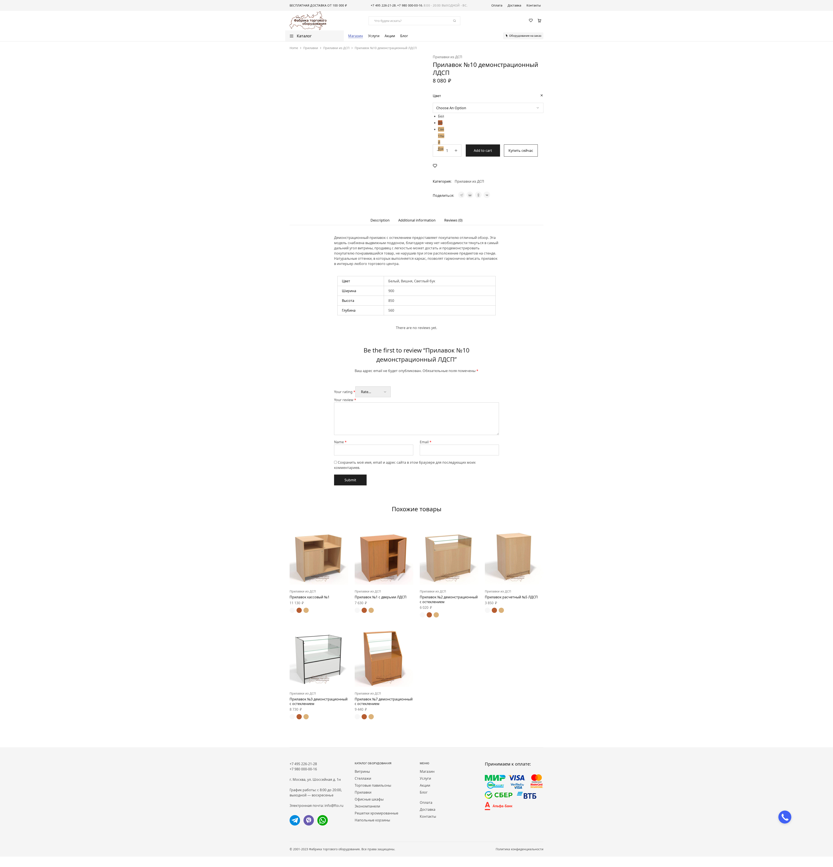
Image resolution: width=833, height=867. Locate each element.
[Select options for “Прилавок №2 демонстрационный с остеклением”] (438, 578)
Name (340, 442)
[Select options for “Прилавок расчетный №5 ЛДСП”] (503, 578)
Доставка (514, 5)
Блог (404, 36)
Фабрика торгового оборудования (334, 849)
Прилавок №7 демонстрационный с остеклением (384, 701)
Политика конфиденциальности (519, 849)
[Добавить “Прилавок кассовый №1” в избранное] (329, 578)
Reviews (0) (453, 220)
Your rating (344, 391)
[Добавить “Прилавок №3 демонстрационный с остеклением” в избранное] (329, 680)
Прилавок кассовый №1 (310, 597)
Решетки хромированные (376, 813)
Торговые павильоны (373, 785)
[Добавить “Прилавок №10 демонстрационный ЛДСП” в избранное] (435, 165)
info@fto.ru (334, 805)
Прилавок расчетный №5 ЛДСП (511, 597)
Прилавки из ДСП (336, 48)
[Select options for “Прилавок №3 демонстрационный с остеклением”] (308, 680)
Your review (345, 399)
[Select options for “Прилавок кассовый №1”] (308, 578)
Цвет (437, 95)
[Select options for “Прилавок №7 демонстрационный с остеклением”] (373, 680)
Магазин (355, 36)
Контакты (533, 5)
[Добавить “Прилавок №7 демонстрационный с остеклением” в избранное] (394, 680)
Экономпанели (367, 806)
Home (294, 48)
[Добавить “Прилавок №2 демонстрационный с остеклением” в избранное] (460, 578)
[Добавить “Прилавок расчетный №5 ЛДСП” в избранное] (525, 578)
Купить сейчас (520, 150)
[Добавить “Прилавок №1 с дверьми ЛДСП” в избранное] (394, 578)
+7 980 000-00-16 (409, 5)
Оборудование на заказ (525, 36)
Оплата (496, 5)
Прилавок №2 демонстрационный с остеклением (449, 599)
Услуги (373, 36)
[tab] (380, 220)
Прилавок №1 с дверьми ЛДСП (381, 597)
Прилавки (310, 48)
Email (425, 442)
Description (380, 220)
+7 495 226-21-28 (383, 5)
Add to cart (483, 150)
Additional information (417, 220)
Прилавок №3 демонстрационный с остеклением (319, 701)
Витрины (362, 771)
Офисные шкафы (369, 799)
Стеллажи (363, 778)
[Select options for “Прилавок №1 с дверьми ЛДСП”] (373, 578)
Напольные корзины (372, 820)
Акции (390, 36)
